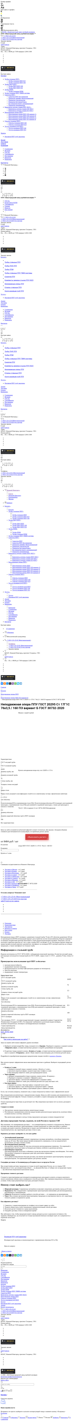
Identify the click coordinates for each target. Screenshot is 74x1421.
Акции (3, 140)
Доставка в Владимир (12, 873)
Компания (4, 145)
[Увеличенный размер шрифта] (2, 8)
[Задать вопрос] (1, 856)
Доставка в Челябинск (12, 885)
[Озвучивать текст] (2, 26)
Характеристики (10, 925)
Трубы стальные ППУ (12, 79)
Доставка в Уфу (10, 882)
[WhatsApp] (15, 683)
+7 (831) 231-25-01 (10, 36)
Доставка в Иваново (11, 880)
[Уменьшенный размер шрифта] (2, 3)
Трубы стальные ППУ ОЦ (17, 82)
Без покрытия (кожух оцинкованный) (20, 103)
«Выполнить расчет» (37, 837)
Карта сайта (5, 1380)
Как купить (8, 930)
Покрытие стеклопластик (16, 100)
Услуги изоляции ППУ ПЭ (17, 130)
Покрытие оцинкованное (16, 105)
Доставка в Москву (11, 869)
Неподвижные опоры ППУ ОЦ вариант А (22, 114)
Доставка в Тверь (10, 887)
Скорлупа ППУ (10, 95)
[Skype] (18, 683)
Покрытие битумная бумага (17, 102)
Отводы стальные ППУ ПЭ (17, 124)
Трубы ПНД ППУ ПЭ (15, 88)
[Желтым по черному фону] (1, 14)
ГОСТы (7, 152)
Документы (8, 927)
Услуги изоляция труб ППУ (14, 126)
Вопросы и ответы (11, 928)
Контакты (4, 163)
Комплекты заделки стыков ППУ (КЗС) (18, 107)
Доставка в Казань (11, 871)
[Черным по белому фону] (1, 12)
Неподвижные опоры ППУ (14, 112)
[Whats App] (5, 175)
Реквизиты (8, 159)
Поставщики (9, 156)
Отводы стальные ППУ (12, 121)
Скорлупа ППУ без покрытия (18, 96)
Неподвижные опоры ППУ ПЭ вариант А (22, 117)
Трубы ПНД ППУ (11, 84)
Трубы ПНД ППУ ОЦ (15, 86)
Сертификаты (9, 154)
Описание (8, 923)
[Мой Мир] (7, 683)
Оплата (3, 144)
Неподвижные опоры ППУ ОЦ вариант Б (22, 116)
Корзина (4, 1395)
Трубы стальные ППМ (15, 91)
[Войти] (2, 188)
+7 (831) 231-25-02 (11, 39)
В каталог (4, 1413)
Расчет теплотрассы (7, 1307)
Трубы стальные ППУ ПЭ (17, 81)
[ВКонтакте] (5, 168)
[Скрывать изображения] (2, 22)
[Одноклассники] (4, 683)
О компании (9, 149)
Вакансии (8, 157)
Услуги (3, 133)
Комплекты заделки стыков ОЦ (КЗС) (20, 109)
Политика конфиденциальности (11, 1377)
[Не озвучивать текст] (2, 28)
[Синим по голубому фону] (1, 16)
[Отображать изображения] (2, 20)
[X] (10, 683)
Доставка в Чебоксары (12, 876)
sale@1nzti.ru (5, 44)
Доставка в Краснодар (12, 883)
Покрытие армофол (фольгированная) (20, 98)
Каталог (4, 76)
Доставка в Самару (11, 875)
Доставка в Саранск (11, 878)
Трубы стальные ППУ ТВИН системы (17, 93)
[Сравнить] (1, 859)
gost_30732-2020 (7, 1032)
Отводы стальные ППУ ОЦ (17, 123)
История (7, 150)
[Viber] (5, 172)
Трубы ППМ (9, 89)
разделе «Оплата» (56, 1056)
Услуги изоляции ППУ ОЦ (17, 128)
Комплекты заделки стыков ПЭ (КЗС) (20, 110)
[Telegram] (5, 170)
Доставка (4, 142)
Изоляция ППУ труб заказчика (15, 136)
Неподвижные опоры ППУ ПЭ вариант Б (22, 119)
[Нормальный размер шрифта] (2, 5)
